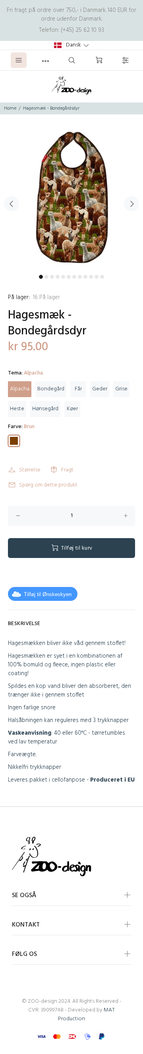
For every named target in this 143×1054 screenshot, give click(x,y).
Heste (17, 408)
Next (131, 203)
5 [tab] (63, 277)
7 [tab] (74, 277)
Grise (121, 389)
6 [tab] (69, 277)
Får (78, 389)
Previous (11, 203)
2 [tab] (46, 277)
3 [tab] (52, 277)
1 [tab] (41, 277)
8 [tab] (80, 277)
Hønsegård (45, 408)
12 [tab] (102, 277)
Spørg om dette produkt (48, 485)
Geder (99, 389)
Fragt (67, 470)
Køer (72, 408)
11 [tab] (97, 277)
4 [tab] (58, 277)
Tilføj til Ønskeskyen (48, 594)
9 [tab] (85, 277)
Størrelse (30, 470)
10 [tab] (91, 277)
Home (10, 108)
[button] (71, 45)
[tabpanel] (71, 198)
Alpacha (19, 389)
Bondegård (50, 389)
